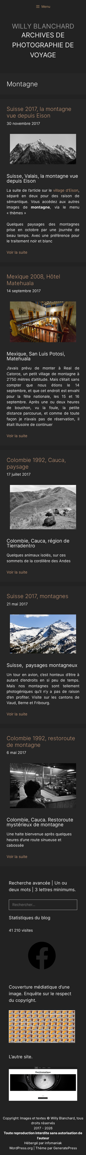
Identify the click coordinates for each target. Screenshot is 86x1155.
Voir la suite (17, 252)
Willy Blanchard (43, 26)
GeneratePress (65, 1148)
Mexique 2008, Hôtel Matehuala (33, 279)
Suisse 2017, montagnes (37, 596)
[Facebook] (42, 971)
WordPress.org (21, 1148)
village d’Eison (65, 190)
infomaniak (53, 1143)
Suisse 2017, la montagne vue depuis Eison (39, 112)
